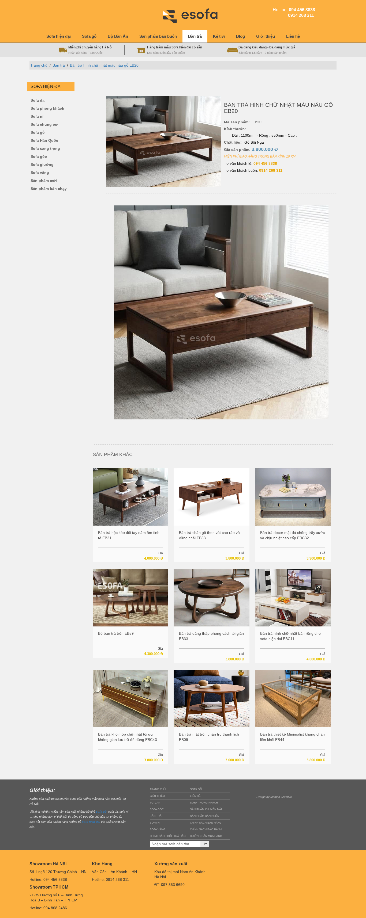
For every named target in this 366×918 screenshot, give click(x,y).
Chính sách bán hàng (206, 822)
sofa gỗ (101, 811)
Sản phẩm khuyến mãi (206, 809)
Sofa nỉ (37, 116)
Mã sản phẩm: (237, 122)
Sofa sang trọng (45, 149)
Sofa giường (42, 165)
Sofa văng (40, 173)
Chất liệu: (233, 142)
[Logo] (194, 15)
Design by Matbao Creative (274, 796)
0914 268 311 (270, 170)
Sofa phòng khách (47, 108)
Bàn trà (59, 65)
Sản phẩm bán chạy (49, 189)
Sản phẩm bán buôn (204, 815)
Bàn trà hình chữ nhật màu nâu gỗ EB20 (104, 65)
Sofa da (37, 100)
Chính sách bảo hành (206, 829)
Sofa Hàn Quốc (44, 141)
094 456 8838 (265, 163)
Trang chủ (38, 65)
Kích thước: (235, 129)
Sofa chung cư (44, 125)
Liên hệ (195, 795)
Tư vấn (155, 802)
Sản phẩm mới (44, 181)
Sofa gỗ (38, 133)
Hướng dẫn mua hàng (206, 836)
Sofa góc (39, 157)
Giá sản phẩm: (251, 149)
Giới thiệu (157, 795)
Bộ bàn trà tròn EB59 (116, 633)
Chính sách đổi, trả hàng (169, 836)
